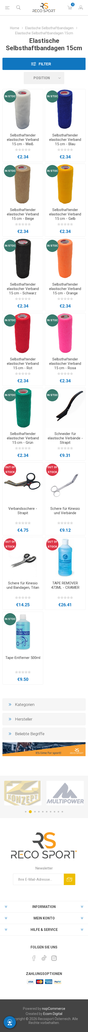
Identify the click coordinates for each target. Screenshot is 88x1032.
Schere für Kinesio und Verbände (65, 510)
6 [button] (46, 811)
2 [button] (29, 811)
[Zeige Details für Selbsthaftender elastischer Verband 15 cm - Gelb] (65, 184)
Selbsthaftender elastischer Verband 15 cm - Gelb (65, 214)
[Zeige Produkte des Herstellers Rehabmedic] (65, 793)
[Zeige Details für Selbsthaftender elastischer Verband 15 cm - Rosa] (65, 333)
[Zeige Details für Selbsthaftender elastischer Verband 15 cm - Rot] (23, 333)
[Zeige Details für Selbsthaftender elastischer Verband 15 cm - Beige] (23, 184)
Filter (45, 64)
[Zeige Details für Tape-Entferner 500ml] (23, 632)
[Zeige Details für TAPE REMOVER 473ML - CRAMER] (65, 557)
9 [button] (58, 811)
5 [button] (43, 811)
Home (14, 28)
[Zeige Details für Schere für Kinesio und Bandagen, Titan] (23, 557)
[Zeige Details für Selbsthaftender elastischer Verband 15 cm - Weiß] (23, 109)
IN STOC (10, 96)
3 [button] (34, 811)
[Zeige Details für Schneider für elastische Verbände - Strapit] (65, 408)
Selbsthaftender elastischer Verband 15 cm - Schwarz (23, 288)
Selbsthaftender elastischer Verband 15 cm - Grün (23, 438)
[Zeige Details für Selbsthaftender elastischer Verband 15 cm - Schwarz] (23, 259)
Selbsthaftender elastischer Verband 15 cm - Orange (65, 288)
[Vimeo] (44, 957)
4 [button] (39, 811)
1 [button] (25, 811)
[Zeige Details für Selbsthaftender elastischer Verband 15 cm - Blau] (65, 109)
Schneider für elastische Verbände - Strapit (65, 438)
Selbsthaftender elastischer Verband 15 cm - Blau (65, 139)
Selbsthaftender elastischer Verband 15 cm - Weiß (23, 139)
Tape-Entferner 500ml (22, 658)
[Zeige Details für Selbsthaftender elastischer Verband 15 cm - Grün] (23, 408)
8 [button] (54, 811)
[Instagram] (54, 958)
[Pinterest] (34, 958)
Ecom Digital (52, 1014)
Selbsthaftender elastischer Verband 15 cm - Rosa (65, 363)
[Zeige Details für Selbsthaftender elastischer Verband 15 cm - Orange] (65, 259)
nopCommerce (53, 1009)
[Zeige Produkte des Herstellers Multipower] (23, 793)
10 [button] (62, 811)
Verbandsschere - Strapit (22, 510)
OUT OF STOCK (10, 470)
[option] (23, 793)
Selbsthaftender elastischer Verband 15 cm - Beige (23, 214)
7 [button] (50, 811)
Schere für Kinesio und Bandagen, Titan (23, 585)
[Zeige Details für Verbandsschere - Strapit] (23, 483)
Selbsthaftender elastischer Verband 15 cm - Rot (23, 363)
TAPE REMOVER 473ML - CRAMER (65, 585)
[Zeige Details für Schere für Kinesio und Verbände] (65, 483)
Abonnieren (69, 879)
